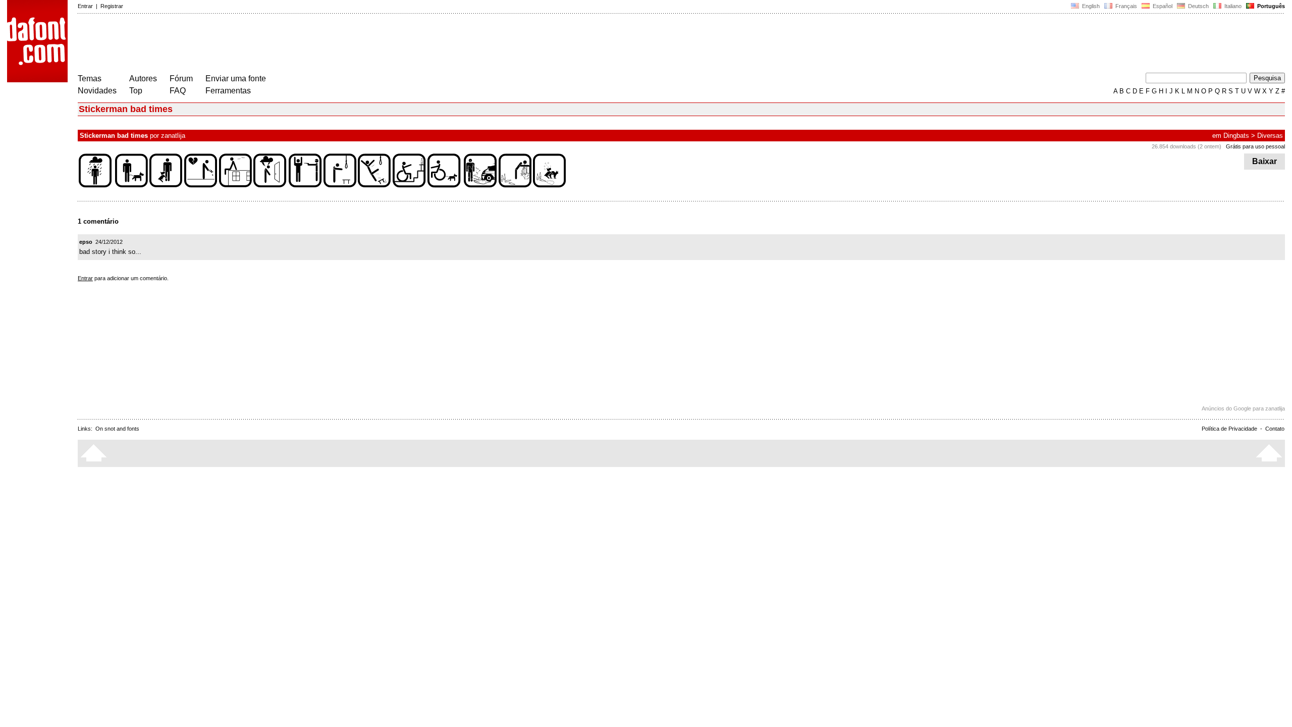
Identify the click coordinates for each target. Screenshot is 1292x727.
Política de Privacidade (1229, 429)
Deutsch (1197, 6)
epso (85, 242)
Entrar (85, 6)
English (1090, 6)
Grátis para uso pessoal (1255, 146)
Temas (89, 78)
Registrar (111, 6)
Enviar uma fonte (235, 78)
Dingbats (1236, 135)
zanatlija (173, 135)
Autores (143, 78)
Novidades (97, 90)
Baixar (1264, 161)
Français (1125, 6)
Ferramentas (228, 90)
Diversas (1270, 135)
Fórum (181, 78)
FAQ (178, 90)
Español (1162, 6)
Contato (1274, 429)
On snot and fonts (117, 429)
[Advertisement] (261, 44)
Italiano (1232, 6)
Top (135, 90)
